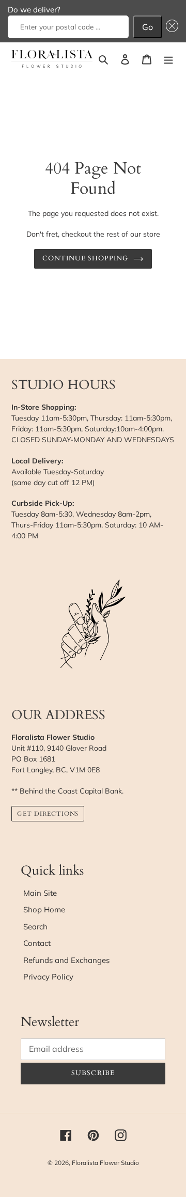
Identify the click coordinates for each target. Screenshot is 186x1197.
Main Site (40, 893)
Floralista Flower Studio (105, 1163)
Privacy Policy (48, 977)
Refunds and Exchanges (66, 960)
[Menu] (168, 59)
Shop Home (44, 909)
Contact (37, 943)
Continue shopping (85, 258)
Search (35, 926)
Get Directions (48, 814)
